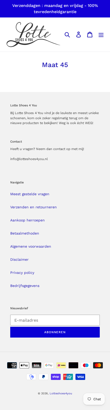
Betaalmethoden (24, 233)
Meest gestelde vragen (29, 194)
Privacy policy (22, 273)
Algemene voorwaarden (30, 246)
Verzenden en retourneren (33, 207)
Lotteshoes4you (61, 393)
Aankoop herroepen (27, 220)
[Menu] (101, 34)
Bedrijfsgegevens (24, 286)
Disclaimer (19, 259)
